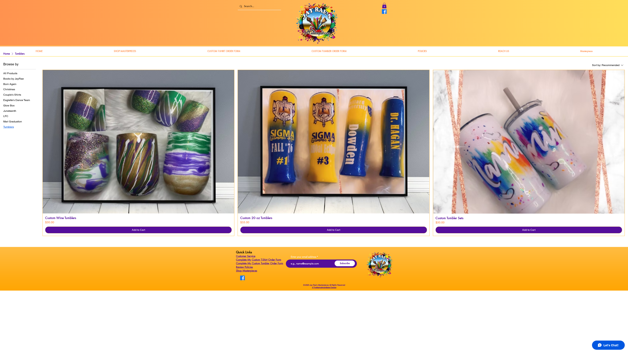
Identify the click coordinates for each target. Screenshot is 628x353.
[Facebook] (384, 11)
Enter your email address (303, 257)
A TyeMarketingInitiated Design (324, 287)
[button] (384, 5)
